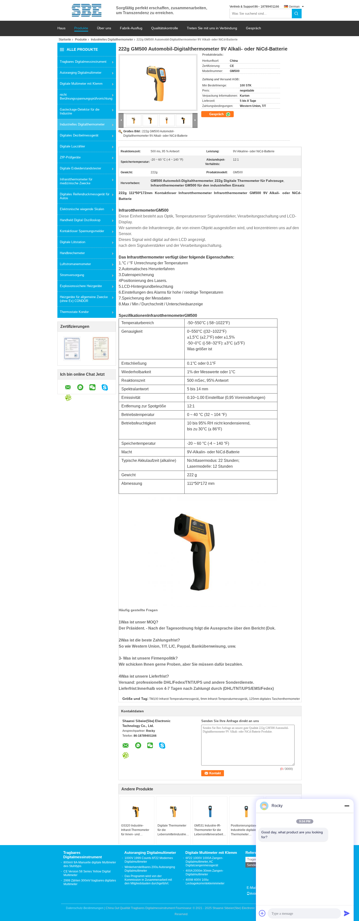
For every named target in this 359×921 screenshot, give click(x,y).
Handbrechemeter (72, 253)
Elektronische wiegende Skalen (82, 209)
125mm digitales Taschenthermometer (274, 699)
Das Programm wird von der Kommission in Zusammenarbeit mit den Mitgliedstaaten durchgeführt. (148, 879)
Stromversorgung (72, 275)
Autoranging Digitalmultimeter (80, 72)
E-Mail (251, 888)
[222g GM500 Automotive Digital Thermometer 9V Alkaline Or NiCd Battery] (158, 82)
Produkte (81, 28)
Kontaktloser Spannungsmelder (82, 231)
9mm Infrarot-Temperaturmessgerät (224, 699)
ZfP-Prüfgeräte (70, 157)
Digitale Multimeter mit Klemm (81, 83)
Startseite (65, 39)
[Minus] (347, 806)
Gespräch (253, 28)
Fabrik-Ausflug (131, 28)
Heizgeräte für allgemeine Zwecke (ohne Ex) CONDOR (84, 299)
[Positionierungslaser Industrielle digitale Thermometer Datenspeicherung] (247, 811)
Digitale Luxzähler (72, 146)
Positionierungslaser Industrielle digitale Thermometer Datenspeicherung (244, 830)
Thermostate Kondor (74, 312)
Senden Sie (255, 865)
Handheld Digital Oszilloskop (80, 220)
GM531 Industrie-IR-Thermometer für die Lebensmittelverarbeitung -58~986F (210, 830)
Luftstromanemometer (75, 264)
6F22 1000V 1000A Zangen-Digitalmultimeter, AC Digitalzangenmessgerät (204, 861)
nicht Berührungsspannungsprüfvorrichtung (86, 96)
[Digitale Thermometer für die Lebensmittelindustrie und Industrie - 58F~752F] (173, 811)
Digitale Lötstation (72, 242)
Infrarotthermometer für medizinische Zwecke (76, 181)
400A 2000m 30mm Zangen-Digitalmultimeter (204, 872)
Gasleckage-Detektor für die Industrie (79, 111)
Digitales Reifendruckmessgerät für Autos (84, 196)
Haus (61, 28)
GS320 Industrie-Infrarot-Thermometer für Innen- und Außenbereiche (135, 830)
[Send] (347, 913)
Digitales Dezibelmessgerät (79, 135)
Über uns (104, 28)
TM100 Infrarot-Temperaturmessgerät (174, 699)
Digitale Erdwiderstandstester (80, 168)
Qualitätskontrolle (164, 28)
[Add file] (262, 913)
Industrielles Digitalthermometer (112, 39)
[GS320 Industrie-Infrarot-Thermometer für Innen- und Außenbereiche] (137, 811)
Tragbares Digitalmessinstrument (83, 61)
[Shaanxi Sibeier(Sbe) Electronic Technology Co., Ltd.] (86, 10)
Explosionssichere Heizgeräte (81, 286)
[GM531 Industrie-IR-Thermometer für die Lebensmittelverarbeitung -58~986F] (210, 811)
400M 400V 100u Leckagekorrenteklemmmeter (205, 881)
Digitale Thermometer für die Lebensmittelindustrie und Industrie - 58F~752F (172, 830)
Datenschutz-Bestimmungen (85, 908)
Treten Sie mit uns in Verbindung (212, 28)
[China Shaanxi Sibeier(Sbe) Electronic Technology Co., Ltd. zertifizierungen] (72, 348)
